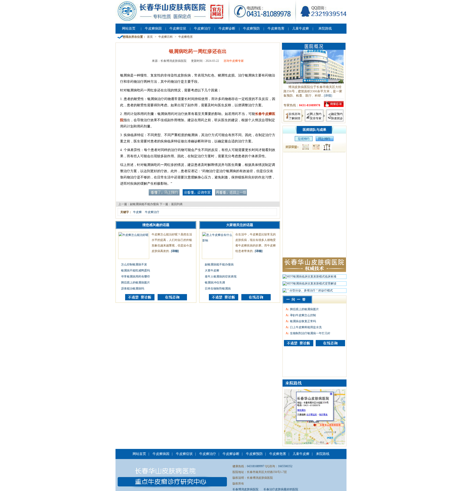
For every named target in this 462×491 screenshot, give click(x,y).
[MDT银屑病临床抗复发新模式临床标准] (309, 277)
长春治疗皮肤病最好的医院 (280, 489)
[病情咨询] (334, 106)
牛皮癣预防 (251, 28)
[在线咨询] (172, 299)
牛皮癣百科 (165, 36)
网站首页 (128, 28)
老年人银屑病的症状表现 (221, 276)
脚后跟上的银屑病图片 (135, 282)
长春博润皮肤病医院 (245, 489)
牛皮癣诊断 (226, 28)
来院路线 (325, 28)
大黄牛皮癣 (212, 270)
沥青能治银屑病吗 (132, 288)
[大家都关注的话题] (140, 299)
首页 (150, 36)
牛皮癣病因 (153, 28)
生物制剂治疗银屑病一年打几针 (310, 333)
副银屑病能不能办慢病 (144, 204)
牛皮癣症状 (177, 28)
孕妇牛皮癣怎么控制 (303, 315)
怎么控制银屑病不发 (134, 264)
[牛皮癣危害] (330, 343)
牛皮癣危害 (276, 28)
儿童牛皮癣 (300, 28)
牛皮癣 (137, 212)
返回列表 (177, 204)
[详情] (328, 95)
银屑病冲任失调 (215, 282)
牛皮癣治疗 (202, 28)
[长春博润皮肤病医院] (231, 21)
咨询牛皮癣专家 (234, 61)
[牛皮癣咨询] (298, 343)
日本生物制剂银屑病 (218, 288)
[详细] (175, 251)
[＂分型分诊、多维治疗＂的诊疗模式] (308, 291)
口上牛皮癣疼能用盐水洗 (306, 327)
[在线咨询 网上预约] (302, 140)
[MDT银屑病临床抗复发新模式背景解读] (309, 284)
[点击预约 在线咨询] (164, 194)
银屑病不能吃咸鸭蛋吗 (135, 270)
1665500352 (285, 466)
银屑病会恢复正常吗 (303, 321)
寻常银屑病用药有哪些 (135, 276)
